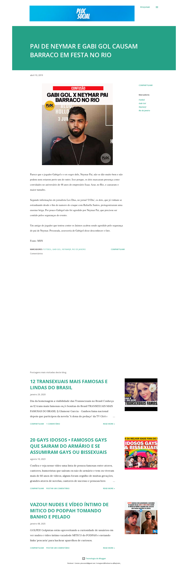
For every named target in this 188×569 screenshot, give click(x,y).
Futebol (142, 100)
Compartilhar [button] (146, 85)
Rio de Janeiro (144, 110)
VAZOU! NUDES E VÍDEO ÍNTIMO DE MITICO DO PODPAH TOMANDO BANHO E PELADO (69, 510)
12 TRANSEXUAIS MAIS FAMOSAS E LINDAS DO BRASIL (69, 384)
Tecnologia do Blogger (95, 558)
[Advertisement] (73, 339)
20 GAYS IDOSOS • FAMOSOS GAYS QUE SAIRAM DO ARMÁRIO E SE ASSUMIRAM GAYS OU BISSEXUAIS (68, 446)
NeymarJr (142, 107)
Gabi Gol (142, 103)
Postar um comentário (57, 488)
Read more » (109, 424)
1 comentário (53, 424)
